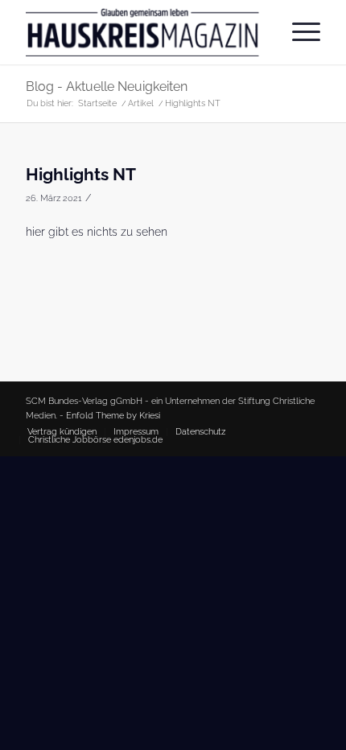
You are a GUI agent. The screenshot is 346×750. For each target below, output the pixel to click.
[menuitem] (298, 32)
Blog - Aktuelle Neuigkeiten (106, 86)
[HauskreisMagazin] (143, 32)
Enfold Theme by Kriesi (113, 415)
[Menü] (298, 32)
